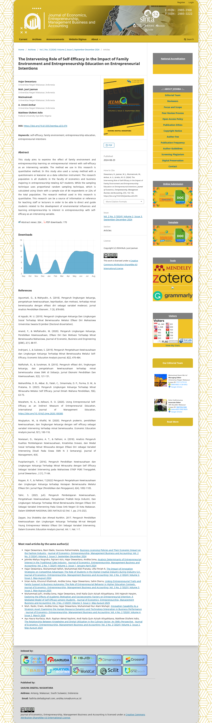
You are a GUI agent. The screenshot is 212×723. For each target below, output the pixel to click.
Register (181, 2)
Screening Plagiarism (173, 154)
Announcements (55, 39)
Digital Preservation (172, 160)
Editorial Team (172, 95)
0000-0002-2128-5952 (179, 384)
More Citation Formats (116, 201)
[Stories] (58, 674)
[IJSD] (84, 663)
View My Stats (173, 345)
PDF (110, 145)
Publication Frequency (173, 142)
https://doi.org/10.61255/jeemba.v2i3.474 (45, 125)
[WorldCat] (84, 674)
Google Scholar (176, 387)
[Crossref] (134, 663)
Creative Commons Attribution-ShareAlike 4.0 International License (121, 264)
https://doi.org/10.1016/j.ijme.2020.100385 (40, 413)
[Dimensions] (109, 663)
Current (23, 39)
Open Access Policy (172, 118)
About (95, 39)
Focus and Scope (173, 107)
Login (191, 2)
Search (190, 39)
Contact (173, 166)
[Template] (173, 244)
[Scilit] (109, 674)
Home (21, 49)
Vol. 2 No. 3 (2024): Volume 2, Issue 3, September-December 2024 (69, 49)
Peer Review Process (173, 113)
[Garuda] (58, 663)
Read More (172, 421)
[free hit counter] (185, 342)
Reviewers (172, 101)
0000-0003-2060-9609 (179, 409)
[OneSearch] (134, 674)
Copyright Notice (173, 130)
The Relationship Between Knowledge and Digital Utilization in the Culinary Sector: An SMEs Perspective (79, 621)
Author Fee (173, 136)
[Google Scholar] (33, 663)
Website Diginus (77, 39)
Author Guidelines (173, 148)
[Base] (33, 674)
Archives (36, 39)
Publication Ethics (172, 124)
